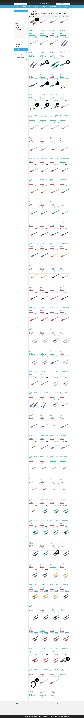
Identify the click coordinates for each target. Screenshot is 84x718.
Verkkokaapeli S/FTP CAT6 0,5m (54, 372)
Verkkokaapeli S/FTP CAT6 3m (33, 350)
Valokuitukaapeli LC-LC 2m (64, 94)
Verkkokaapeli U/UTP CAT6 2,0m (64, 158)
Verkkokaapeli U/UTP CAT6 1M (64, 116)
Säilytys (34, 6)
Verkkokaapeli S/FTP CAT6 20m (54, 414)
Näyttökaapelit (18, 25)
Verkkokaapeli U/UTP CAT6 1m (54, 158)
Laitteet (29, 6)
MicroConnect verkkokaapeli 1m (63, 31)
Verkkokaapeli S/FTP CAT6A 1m (44, 393)
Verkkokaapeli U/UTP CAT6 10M (44, 137)
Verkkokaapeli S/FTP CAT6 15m (64, 372)
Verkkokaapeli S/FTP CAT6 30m (54, 393)
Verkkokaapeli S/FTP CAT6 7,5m (44, 372)
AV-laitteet (17, 42)
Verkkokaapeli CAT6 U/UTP (64, 51)
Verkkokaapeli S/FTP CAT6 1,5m (44, 350)
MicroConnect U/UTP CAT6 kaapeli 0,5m (54, 691)
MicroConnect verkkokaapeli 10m (43, 31)
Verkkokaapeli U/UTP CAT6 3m (33, 244)
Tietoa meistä (17, 706)
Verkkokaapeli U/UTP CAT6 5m (64, 201)
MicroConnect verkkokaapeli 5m (52, 52)
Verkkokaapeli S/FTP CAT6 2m (54, 350)
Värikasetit (39, 6)
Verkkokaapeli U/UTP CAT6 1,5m (33, 180)
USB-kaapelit (17, 27)
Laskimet (16, 19)
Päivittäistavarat (53, 6)
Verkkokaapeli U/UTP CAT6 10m (54, 180)
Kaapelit (16, 23)
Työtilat (58, 6)
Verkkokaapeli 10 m (32, 30)
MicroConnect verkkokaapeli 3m (42, 52)
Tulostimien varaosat (18, 40)
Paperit (17, 6)
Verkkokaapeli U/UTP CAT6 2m (44, 244)
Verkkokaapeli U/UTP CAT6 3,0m (64, 137)
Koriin (36, 36)
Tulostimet (17, 21)
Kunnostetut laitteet (18, 46)
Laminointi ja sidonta (18, 12)
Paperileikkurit (17, 14)
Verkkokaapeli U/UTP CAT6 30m (44, 158)
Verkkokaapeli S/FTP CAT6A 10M (44, 73)
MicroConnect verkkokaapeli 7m (42, 691)
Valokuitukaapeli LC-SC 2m (44, 115)
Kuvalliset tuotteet (20, 57)
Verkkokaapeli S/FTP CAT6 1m (64, 350)
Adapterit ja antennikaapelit (20, 35)
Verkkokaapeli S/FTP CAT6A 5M (33, 95)
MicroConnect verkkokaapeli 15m (53, 31)
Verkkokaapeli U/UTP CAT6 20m (33, 158)
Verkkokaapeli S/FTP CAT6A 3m (64, 435)
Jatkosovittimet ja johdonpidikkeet (21, 33)
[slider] (15, 52)
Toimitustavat (17, 708)
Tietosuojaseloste (18, 712)
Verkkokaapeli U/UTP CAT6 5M (33, 137)
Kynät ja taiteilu (46, 6)
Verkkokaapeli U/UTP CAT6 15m (44, 180)
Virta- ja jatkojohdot (19, 31)
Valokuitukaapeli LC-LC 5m (33, 115)
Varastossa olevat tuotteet (21, 54)
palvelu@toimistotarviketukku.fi (58, 706)
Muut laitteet (17, 44)
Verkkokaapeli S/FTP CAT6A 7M (44, 95)
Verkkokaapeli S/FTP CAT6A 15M (64, 73)
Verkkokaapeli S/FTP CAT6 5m (33, 372)
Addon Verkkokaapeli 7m (64, 669)
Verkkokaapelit (18, 29)
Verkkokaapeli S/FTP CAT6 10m (64, 393)
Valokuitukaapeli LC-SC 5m (54, 115)
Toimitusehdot (17, 710)
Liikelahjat (64, 6)
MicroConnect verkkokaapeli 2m (32, 52)
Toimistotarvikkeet (23, 6)
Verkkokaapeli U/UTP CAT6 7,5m (54, 137)
